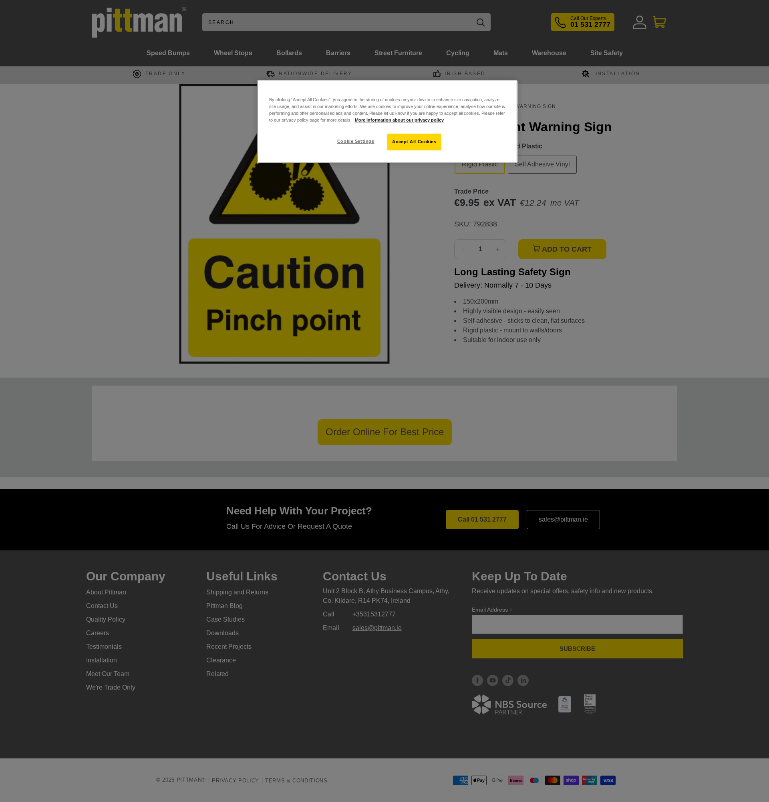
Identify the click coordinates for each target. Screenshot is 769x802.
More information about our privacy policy (399, 120)
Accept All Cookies (414, 141)
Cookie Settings (355, 141)
